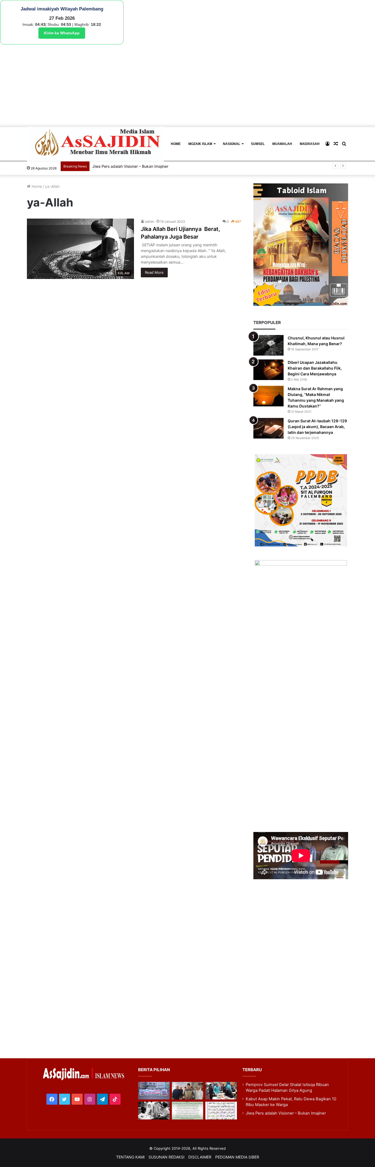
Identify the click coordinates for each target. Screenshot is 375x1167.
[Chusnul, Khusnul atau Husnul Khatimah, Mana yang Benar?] (268, 345)
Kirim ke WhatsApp (62, 33)
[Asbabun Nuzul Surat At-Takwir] (221, 1110)
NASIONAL (231, 144)
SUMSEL (258, 144)
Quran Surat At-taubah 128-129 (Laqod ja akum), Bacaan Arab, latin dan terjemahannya (317, 426)
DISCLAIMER (199, 1157)
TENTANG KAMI (130, 1157)
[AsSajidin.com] (95, 144)
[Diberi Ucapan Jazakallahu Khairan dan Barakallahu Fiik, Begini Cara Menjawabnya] (268, 369)
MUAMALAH (282, 144)
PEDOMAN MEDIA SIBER (237, 1157)
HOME (176, 144)
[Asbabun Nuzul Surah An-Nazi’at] (187, 1110)
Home (36, 186)
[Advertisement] (187, 85)
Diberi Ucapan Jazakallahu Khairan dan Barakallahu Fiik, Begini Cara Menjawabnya (315, 368)
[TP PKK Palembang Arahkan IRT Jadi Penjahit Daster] (221, 1091)
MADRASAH (310, 144)
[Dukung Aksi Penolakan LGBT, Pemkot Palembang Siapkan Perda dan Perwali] (153, 1091)
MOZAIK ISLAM (200, 144)
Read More (154, 272)
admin (149, 221)
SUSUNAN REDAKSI (166, 1157)
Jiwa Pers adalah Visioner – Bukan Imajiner (130, 166)
